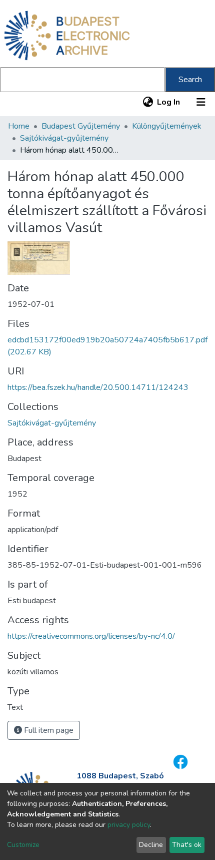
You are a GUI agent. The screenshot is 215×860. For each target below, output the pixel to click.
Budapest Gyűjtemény (81, 126)
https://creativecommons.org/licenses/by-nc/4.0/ (91, 636)
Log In (169, 102)
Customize (23, 844)
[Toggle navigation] (201, 102)
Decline (151, 844)
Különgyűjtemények (167, 126)
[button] (148, 102)
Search (190, 79)
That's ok (187, 844)
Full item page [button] (48, 730)
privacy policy (129, 824)
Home (19, 126)
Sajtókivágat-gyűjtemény (64, 138)
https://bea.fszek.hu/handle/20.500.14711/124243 (98, 387)
